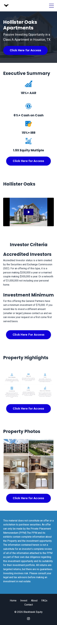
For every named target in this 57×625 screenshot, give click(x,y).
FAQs (44, 600)
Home (13, 600)
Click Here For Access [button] (28, 334)
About (34, 600)
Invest (23, 600)
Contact (28, 604)
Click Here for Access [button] (25, 50)
